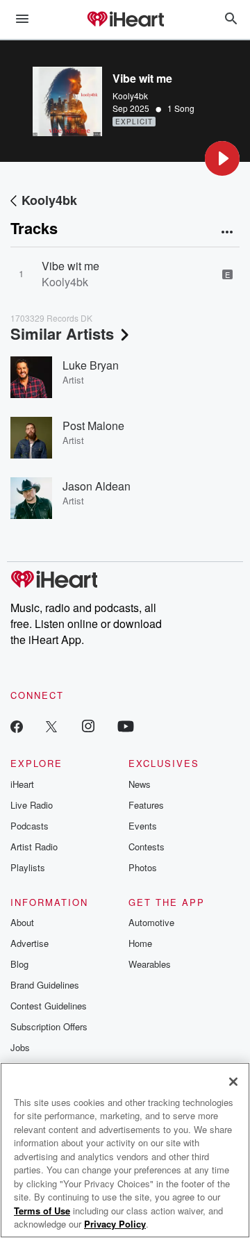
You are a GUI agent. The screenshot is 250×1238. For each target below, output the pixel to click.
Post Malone (93, 426)
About (22, 922)
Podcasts (29, 825)
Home (140, 943)
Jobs (20, 1047)
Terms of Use (42, 1210)
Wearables (149, 964)
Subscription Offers (49, 1026)
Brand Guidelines (44, 984)
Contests (146, 846)
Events (142, 825)
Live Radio (31, 804)
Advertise (29, 943)
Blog (19, 964)
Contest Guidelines (48, 1005)
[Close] (233, 1081)
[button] (222, 158)
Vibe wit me (70, 266)
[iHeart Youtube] (125, 725)
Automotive (151, 922)
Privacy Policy (115, 1223)
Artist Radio (34, 846)
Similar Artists (62, 333)
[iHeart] (125, 20)
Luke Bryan (90, 365)
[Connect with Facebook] (16, 725)
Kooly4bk (130, 95)
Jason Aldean (96, 486)
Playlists (27, 867)
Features (146, 804)
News (139, 784)
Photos (142, 867)
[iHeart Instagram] (88, 725)
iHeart (22, 784)
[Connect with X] (51, 725)
